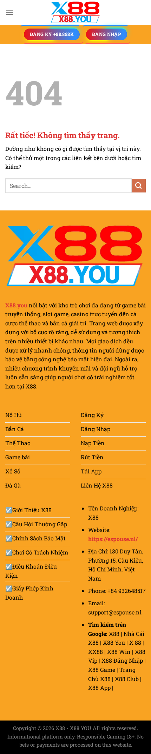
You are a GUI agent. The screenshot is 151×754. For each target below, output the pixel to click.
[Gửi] (139, 185)
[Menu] (9, 12)
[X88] (75, 12)
